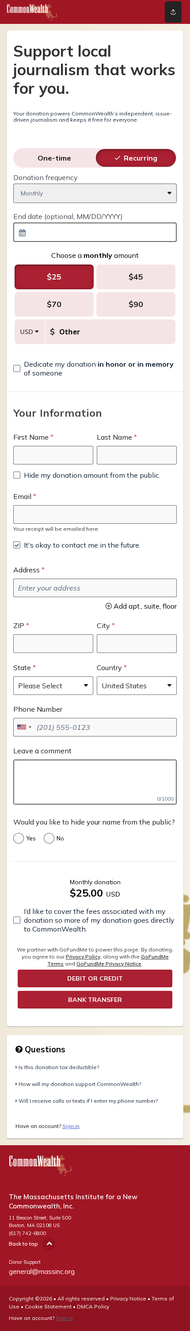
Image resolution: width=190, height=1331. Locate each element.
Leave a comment (42, 750)
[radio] (54, 157)
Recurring (140, 157)
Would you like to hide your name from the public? (94, 821)
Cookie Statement (48, 1306)
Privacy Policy (83, 956)
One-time (54, 157)
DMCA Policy (93, 1306)
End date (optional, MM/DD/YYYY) (68, 216)
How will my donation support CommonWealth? (80, 1084)
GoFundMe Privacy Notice (108, 963)
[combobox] (95, 232)
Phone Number (37, 709)
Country (109, 667)
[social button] (173, 12)
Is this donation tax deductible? (59, 1067)
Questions (44, 1049)
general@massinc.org (42, 1271)
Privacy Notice (128, 1298)
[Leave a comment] (95, 782)
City (103, 625)
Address (26, 569)
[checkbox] (95, 368)
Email (22, 496)
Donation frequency (45, 177)
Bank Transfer (95, 1000)
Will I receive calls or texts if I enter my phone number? (88, 1100)
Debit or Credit (95, 978)
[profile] (138, 12)
